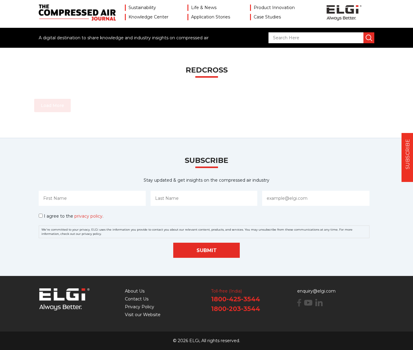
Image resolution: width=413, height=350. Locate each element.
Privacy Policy (139, 306)
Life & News (203, 7)
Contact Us (136, 299)
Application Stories (210, 17)
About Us (135, 291)
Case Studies (267, 17)
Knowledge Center (148, 17)
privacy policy (88, 216)
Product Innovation (274, 7)
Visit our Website (143, 314)
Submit (207, 250)
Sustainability (142, 7)
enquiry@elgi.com (316, 291)
